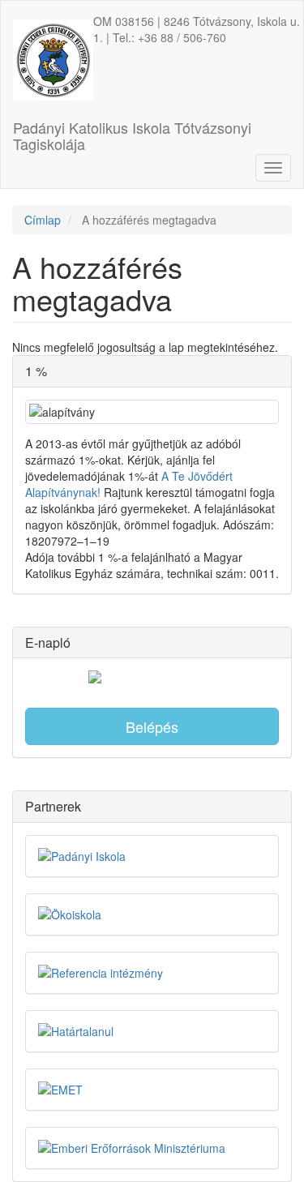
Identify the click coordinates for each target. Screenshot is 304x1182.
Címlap (42, 220)
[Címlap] (53, 60)
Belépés (152, 726)
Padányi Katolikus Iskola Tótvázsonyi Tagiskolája (132, 132)
